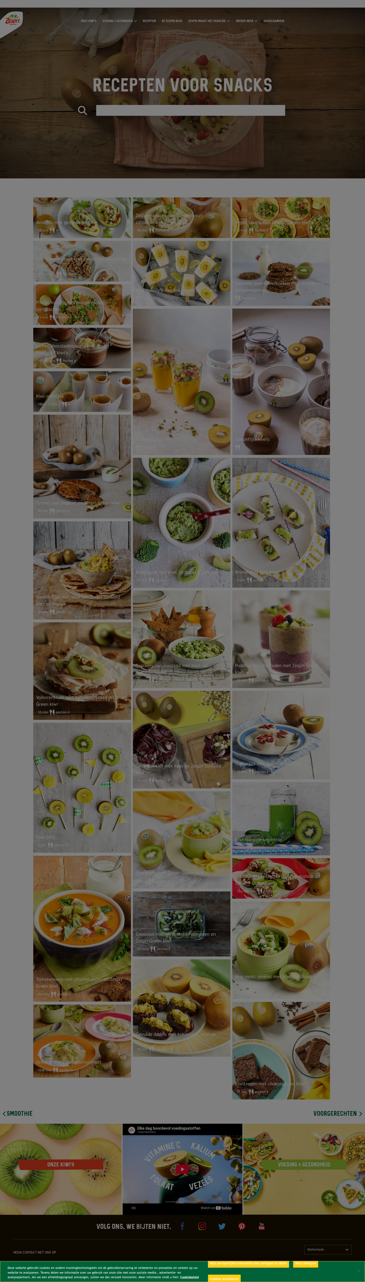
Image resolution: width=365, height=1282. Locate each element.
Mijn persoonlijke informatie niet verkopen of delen (248, 1263)
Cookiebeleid (189, 1277)
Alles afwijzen (305, 1263)
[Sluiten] (359, 1271)
